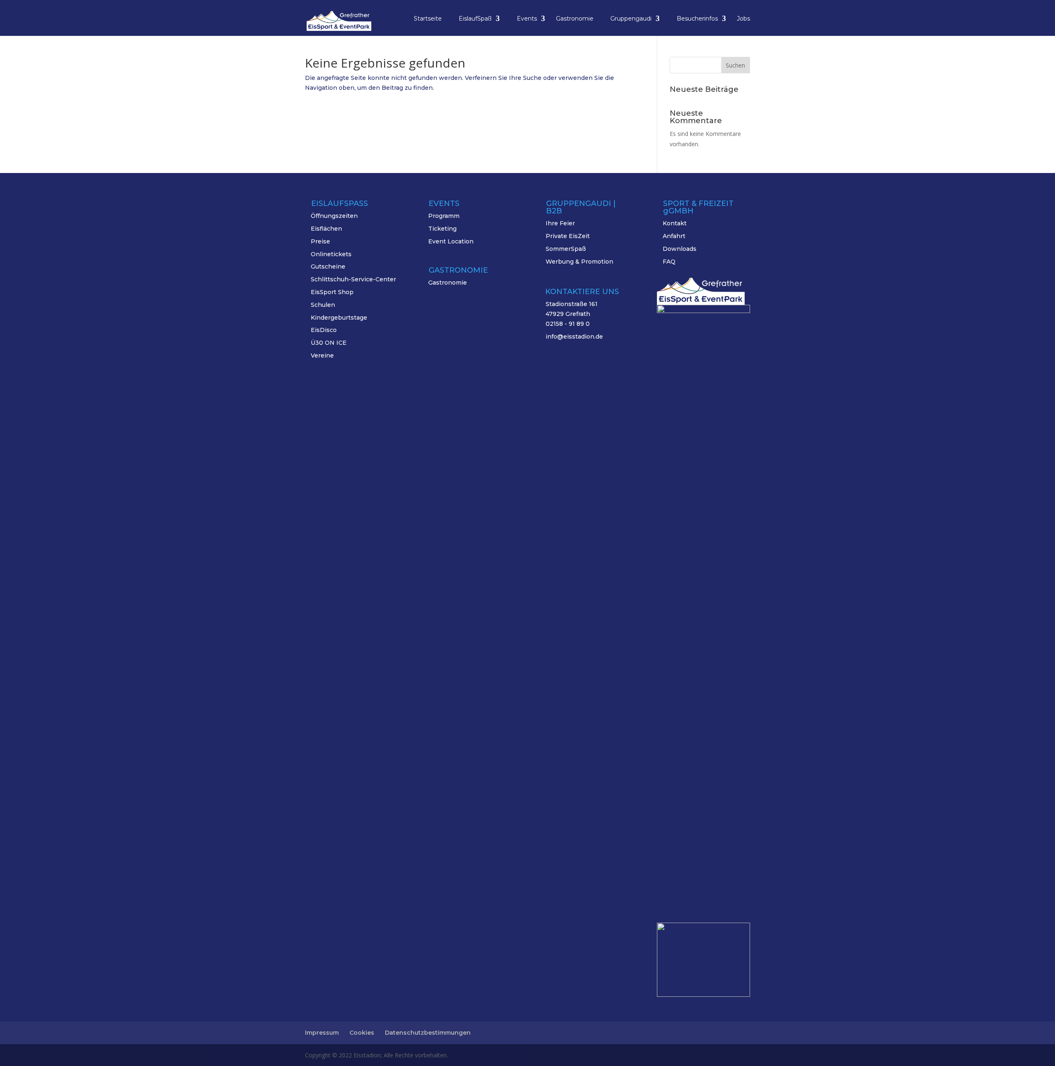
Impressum (322, 1032)
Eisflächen (326, 228)
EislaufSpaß (475, 18)
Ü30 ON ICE (329, 342)
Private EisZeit (568, 236)
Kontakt (675, 223)
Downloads (679, 248)
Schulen (323, 305)
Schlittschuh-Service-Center (353, 279)
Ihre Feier (560, 223)
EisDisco (324, 330)
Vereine (322, 355)
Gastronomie (574, 18)
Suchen (735, 65)
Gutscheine (328, 266)
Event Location (451, 241)
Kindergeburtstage (339, 317)
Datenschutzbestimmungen (428, 1032)
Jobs (743, 18)
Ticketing (442, 228)
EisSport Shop (332, 292)
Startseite (428, 18)
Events (527, 18)
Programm (444, 216)
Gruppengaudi (631, 18)
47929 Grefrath (568, 314)
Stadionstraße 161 (572, 304)
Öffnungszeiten (334, 216)
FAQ (669, 261)
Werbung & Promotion (579, 261)
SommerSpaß (566, 248)
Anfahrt (674, 236)
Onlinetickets (331, 254)
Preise (320, 241)
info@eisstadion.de (574, 336)
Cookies (361, 1032)
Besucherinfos (697, 18)
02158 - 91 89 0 (568, 323)
